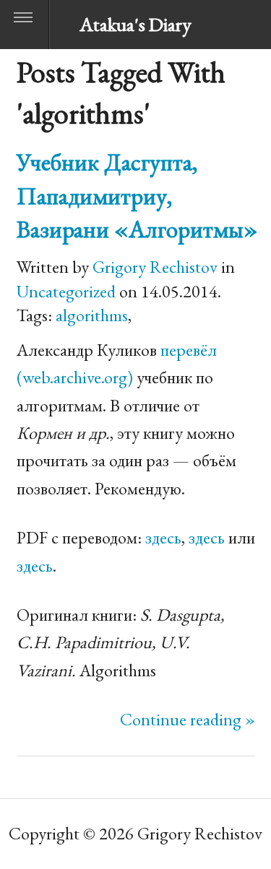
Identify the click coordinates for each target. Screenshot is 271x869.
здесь (163, 537)
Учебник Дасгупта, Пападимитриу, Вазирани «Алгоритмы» (137, 195)
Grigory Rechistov (155, 267)
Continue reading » (187, 719)
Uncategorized (66, 291)
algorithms (92, 315)
